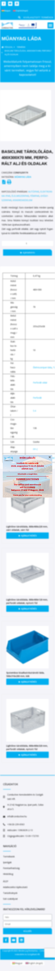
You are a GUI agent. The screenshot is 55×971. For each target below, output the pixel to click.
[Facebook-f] (4, 4)
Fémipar (34, 195)
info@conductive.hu (17, 816)
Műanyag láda (21, 38)
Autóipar (33, 191)
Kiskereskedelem (22, 200)
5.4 (34, 410)
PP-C (35, 449)
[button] (50, 25)
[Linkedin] (17, 4)
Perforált (37, 397)
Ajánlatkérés (29, 252)
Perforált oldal (40, 382)
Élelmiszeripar (20, 195)
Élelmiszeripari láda (42, 367)
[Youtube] (10, 4)
